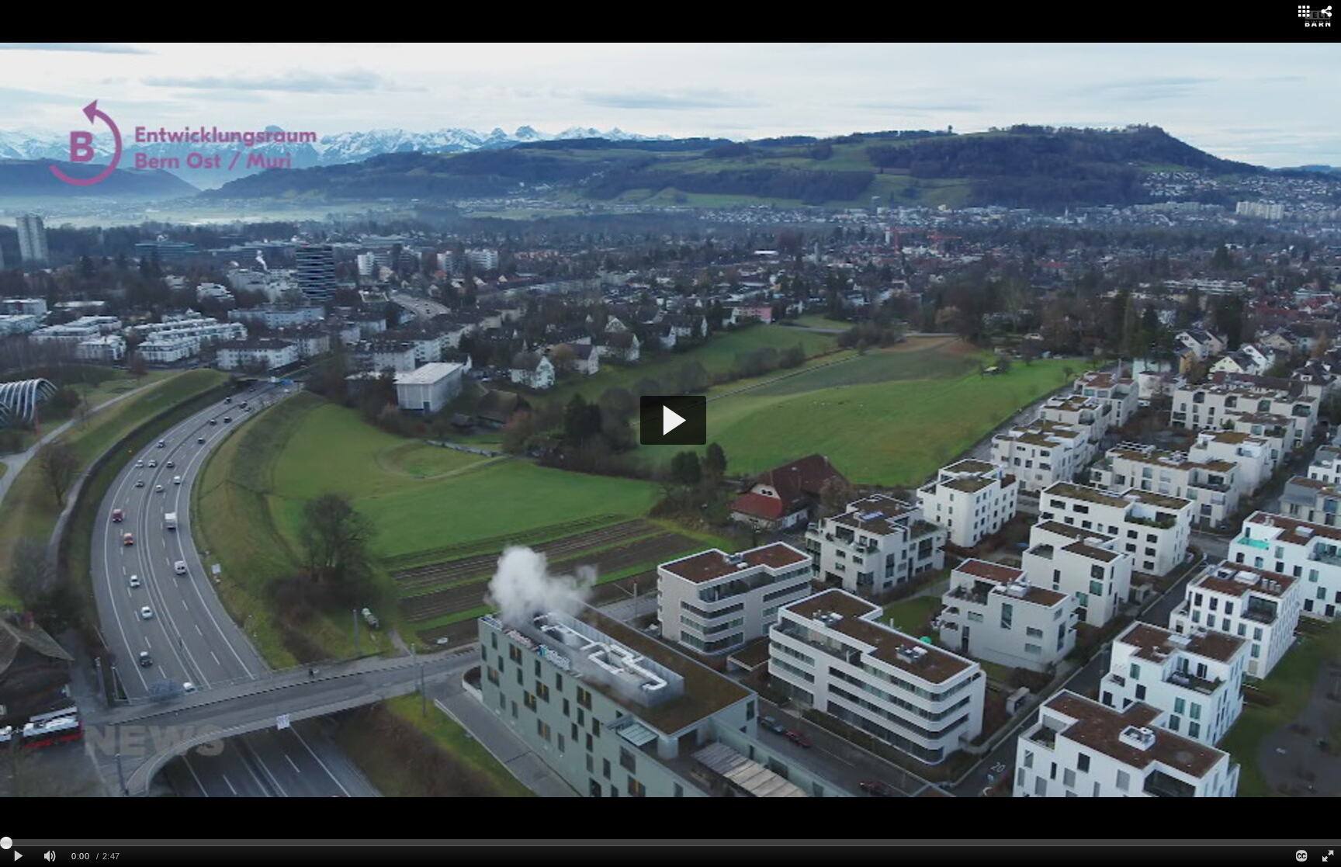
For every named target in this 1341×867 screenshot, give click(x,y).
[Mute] (49, 856)
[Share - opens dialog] (1326, 11)
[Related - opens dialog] (1304, 11)
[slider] (670, 842)
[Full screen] (1328, 856)
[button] (673, 420)
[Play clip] (18, 856)
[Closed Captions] (1300, 856)
